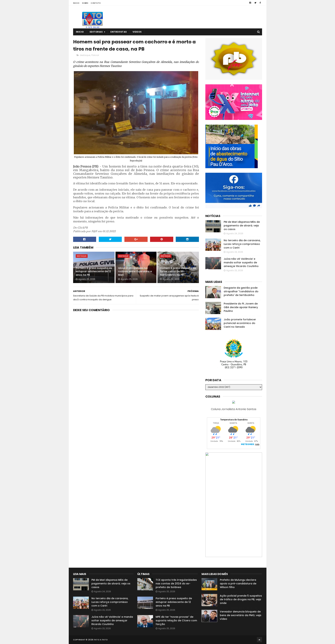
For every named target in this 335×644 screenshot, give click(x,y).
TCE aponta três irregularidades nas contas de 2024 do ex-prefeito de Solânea (176, 583)
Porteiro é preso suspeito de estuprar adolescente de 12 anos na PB (94, 271)
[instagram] (250, 3)
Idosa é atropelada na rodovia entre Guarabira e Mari (135, 271)
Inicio (76, 3)
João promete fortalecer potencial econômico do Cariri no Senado (240, 323)
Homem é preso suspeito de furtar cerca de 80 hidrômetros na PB (178, 271)
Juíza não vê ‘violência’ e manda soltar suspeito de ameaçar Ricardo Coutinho (241, 262)
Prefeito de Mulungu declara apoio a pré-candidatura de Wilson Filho (238, 583)
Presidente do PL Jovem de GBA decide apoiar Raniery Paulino (241, 307)
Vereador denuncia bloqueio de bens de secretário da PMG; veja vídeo (240, 615)
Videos (137, 31)
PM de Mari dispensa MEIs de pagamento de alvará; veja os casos (242, 225)
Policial (95, 55)
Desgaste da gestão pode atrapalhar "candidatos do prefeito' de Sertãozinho (241, 291)
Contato (96, 3)
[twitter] (255, 3)
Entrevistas (118, 31)
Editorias (96, 31)
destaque (85, 55)
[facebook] (260, 3)
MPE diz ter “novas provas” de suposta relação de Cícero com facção (176, 620)
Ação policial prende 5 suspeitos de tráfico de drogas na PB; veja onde (241, 599)
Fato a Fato (101, 639)
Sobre (85, 3)
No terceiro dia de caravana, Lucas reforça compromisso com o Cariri (242, 244)
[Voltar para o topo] (259, 639)
